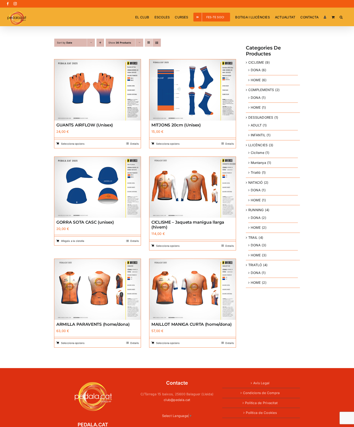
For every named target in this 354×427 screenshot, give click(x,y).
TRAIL (253, 237)
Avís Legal (261, 383)
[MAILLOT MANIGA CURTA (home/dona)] (192, 261)
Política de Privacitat (261, 403)
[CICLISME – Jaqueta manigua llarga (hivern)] (192, 159)
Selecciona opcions (72, 143)
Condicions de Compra (261, 393)
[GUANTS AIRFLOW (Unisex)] (97, 62)
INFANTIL (258, 135)
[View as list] (157, 43)
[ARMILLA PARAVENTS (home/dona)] (97, 261)
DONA (256, 70)
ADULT (256, 125)
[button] (341, 17)
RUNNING (256, 210)
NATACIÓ (255, 182)
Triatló (256, 172)
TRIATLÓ (255, 265)
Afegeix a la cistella (72, 240)
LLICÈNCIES (258, 145)
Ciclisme (257, 153)
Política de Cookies (261, 413)
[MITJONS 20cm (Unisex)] (192, 62)
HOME (256, 80)
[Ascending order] (100, 42)
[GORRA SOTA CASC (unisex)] (97, 159)
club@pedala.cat (177, 400)
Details (134, 143)
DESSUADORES (260, 117)
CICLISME (256, 62)
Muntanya (258, 163)
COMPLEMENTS (261, 90)
